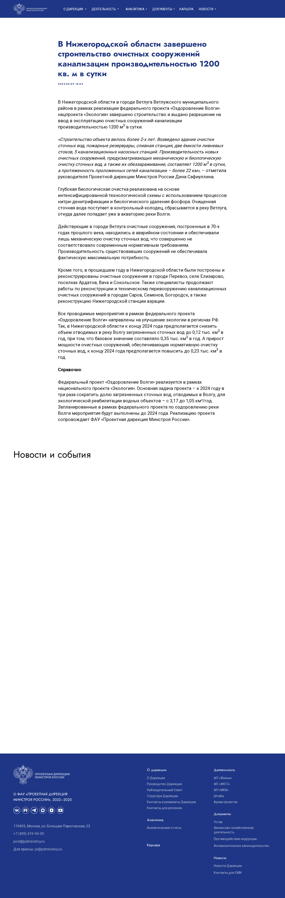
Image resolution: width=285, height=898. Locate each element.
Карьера (186, 9)
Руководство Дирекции (164, 784)
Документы (162, 9)
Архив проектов (225, 802)
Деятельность (104, 9)
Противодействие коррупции (235, 839)
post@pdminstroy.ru (29, 841)
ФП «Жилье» (223, 778)
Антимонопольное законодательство (241, 846)
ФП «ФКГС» (222, 784)
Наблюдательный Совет (165, 790)
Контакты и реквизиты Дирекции (171, 802)
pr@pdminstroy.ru (48, 849)
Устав (218, 822)
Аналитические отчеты (164, 828)
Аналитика (135, 9)
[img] (25, 810)
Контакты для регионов (164, 808)
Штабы (219, 796)
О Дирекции (156, 778)
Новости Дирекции (228, 866)
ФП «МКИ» (221, 790)
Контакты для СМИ (228, 872)
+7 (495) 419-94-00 (28, 834)
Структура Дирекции (162, 796)
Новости (206, 9)
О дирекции (73, 9)
